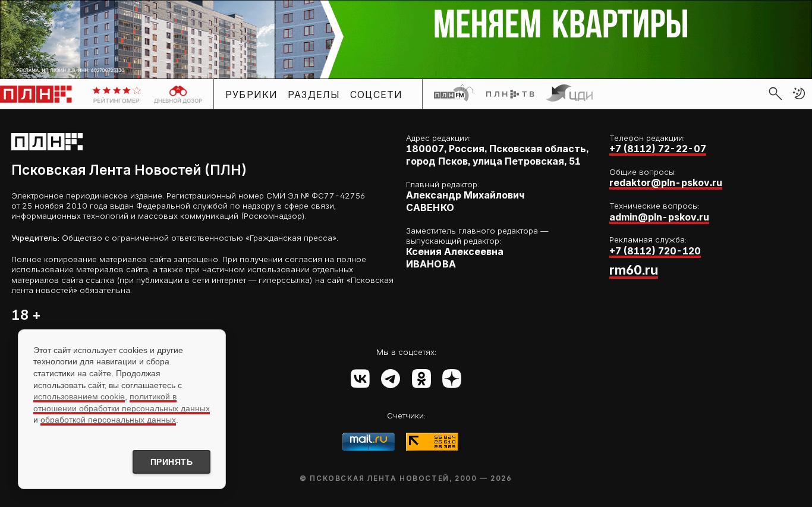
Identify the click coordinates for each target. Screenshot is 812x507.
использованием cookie (79, 396)
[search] (775, 93)
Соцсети (376, 94)
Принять (171, 462)
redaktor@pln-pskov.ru (665, 182)
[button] (798, 93)
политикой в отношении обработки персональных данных (121, 402)
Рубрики (251, 94)
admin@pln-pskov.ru (659, 217)
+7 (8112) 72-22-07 (657, 149)
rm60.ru (633, 270)
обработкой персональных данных (108, 419)
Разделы (314, 94)
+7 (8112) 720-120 (655, 251)
